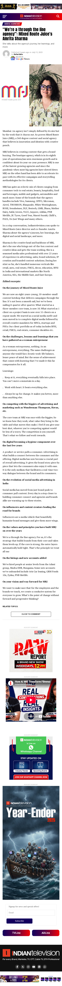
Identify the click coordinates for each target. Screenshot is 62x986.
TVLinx (16, 932)
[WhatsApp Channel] (45, 967)
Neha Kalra (18, 54)
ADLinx (46, 932)
